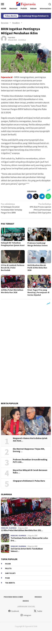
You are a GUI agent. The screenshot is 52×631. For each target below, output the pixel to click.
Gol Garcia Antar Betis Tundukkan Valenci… (27, 549)
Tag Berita (10, 583)
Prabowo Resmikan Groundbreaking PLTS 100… (30, 460)
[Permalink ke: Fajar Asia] (4, 38)
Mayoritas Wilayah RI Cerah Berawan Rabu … (30, 471)
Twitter (39, 611)
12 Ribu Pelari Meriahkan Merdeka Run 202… (22, 530)
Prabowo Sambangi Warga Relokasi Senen (29, 16)
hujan (8, 564)
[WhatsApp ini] (48, 196)
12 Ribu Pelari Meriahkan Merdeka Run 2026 (12, 291)
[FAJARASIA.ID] (26, 3)
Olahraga (12, 528)
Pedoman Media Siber (13, 597)
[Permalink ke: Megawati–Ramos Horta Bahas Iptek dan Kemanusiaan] (26, 421)
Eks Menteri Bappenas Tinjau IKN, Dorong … (29, 450)
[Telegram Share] (42, 196)
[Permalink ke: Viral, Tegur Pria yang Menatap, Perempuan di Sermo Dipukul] (39, 281)
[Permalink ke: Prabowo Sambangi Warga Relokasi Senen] (39, 234)
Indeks (26, 601)
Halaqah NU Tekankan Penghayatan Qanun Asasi (13, 244)
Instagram (27, 615)
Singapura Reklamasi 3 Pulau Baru (29, 481)
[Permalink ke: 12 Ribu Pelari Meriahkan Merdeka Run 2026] (13, 281)
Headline (4, 528)
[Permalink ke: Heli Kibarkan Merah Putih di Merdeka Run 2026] (39, 256)
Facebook (15, 611)
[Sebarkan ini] (29, 196)
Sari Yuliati (10, 573)
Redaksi (38, 597)
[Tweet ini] (36, 196)
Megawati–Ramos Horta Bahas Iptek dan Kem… (30, 439)
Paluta (8, 568)
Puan (7, 578)
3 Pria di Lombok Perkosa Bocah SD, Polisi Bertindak (12, 267)
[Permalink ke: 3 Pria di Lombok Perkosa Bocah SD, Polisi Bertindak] (13, 256)
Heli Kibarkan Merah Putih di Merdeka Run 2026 (37, 267)
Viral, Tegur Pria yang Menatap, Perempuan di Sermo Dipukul (38, 292)
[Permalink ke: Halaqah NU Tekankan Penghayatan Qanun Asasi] (13, 234)
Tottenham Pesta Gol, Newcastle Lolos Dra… (29, 539)
